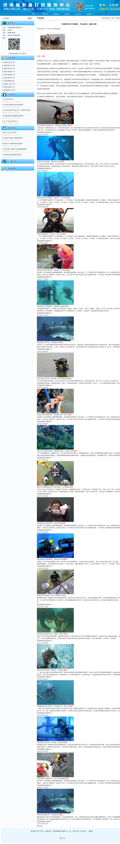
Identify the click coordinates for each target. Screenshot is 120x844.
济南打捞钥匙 (8, 87)
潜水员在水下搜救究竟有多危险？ (12, 143)
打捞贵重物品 (8, 81)
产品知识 (67, 14)
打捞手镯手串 (8, 78)
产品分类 (56, 14)
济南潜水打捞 (8, 62)
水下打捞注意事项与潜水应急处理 (12, 105)
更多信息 (40, 826)
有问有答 (78, 14)
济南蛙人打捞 (8, 84)
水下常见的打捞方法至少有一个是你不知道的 (16, 110)
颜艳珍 (91, 831)
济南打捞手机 (8, 68)
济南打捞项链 (8, 72)
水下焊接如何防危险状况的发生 (12, 155)
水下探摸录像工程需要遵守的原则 (12, 116)
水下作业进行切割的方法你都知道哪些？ (14, 149)
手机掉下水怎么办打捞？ (10, 132)
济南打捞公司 (8, 65)
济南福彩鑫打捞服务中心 (44, 132)
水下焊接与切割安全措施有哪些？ (12, 138)
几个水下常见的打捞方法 (10, 121)
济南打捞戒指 (8, 75)
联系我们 (89, 14)
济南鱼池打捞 (8, 90)
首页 (33, 14)
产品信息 (45, 14)
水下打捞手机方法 (7, 99)
